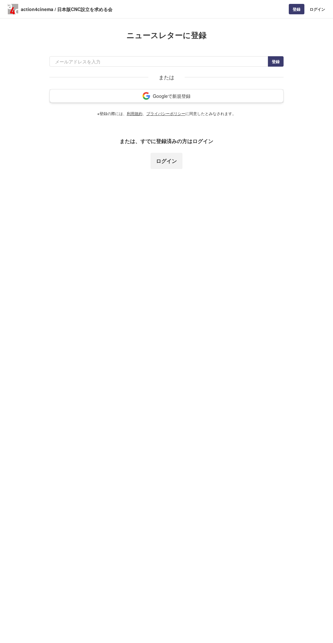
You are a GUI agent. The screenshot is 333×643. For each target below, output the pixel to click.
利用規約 (134, 113)
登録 (296, 9)
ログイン (317, 9)
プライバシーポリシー (165, 113)
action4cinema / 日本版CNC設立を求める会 (67, 9)
